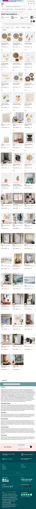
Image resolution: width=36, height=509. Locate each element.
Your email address (21, 444)
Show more (18, 473)
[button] (34, 4)
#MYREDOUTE (4, 468)
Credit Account (23, 466)
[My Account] (28, 4)
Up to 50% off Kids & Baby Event (20, 9)
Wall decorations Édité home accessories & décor (12, 384)
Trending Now (29, 9)
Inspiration (4, 466)
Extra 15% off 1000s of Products (7, 9)
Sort (2, 27)
